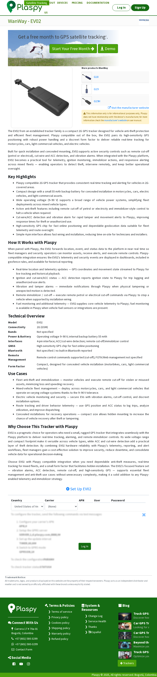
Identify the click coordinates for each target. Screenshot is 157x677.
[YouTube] (21, 664)
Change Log (95, 616)
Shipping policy (61, 628)
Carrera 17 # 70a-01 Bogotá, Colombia (24, 631)
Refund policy (60, 639)
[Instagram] (28, 664)
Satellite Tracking (36, 3)
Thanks (92, 627)
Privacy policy (60, 617)
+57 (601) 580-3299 (26, 638)
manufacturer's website (115, 120)
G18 (96, 77)
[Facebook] (14, 664)
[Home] (26, 7)
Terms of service (62, 611)
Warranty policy (61, 633)
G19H (97, 101)
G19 (96, 89)
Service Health (97, 621)
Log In (84, 546)
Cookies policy (61, 622)
